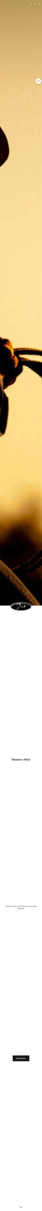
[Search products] (38, 81)
